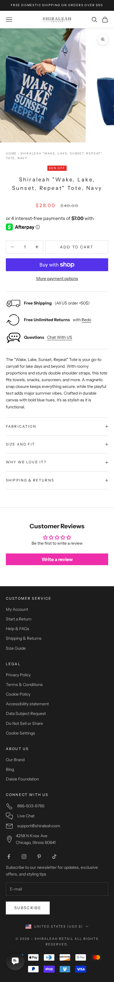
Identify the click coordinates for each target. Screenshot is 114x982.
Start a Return (18, 619)
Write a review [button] (57, 559)
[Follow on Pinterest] (39, 856)
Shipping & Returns (24, 638)
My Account (17, 609)
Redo (86, 319)
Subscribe (27, 907)
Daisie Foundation (22, 779)
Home (11, 153)
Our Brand (15, 759)
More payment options (57, 278)
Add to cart (76, 247)
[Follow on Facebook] (9, 856)
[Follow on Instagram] (24, 856)
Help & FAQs (17, 628)
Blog (10, 769)
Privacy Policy (18, 674)
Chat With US (59, 337)
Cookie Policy (18, 694)
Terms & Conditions (24, 684)
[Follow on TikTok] (54, 856)
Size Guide (16, 648)
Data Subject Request (26, 713)
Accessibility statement (27, 703)
